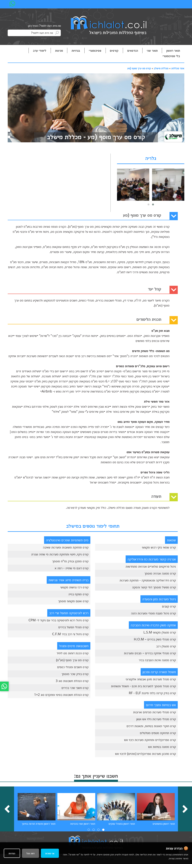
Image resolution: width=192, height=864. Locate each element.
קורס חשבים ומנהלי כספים (72, 667)
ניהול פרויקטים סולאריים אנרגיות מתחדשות (151, 566)
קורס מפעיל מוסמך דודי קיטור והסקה (154, 587)
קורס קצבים (169, 606)
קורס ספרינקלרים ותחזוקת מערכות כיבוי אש (150, 739)
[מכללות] (109, 26)
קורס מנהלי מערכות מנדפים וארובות (154, 712)
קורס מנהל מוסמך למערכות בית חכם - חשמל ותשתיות (143, 686)
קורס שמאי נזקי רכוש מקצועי (159, 547)
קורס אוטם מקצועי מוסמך (73, 601)
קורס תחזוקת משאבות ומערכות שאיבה (65, 547)
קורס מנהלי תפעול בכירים (73, 627)
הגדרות (12, 853)
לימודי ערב (39, 50)
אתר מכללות (177, 68)
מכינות (59, 50)
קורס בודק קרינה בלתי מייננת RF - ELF (152, 693)
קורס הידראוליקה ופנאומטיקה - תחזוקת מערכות (148, 580)
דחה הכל (30, 853)
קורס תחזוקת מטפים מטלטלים (158, 732)
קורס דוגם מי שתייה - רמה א (71, 568)
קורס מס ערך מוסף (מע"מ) (72, 660)
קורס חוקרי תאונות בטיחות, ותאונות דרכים (151, 726)
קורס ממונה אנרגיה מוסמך (160, 573)
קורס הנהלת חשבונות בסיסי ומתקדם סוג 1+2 (61, 694)
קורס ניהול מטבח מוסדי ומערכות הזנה (153, 613)
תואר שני (152, 50)
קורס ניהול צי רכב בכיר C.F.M (70, 634)
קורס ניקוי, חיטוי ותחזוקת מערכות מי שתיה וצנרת (59, 554)
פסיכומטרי (95, 50)
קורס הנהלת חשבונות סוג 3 (72, 680)
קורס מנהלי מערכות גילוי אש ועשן (156, 719)
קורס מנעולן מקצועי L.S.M (159, 632)
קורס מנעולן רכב (166, 646)
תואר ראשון (173, 50)
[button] (153, 204)
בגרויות (76, 50)
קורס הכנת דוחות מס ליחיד (72, 653)
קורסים (114, 50)
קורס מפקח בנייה (78, 594)
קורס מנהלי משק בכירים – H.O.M (155, 639)
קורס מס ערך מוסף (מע (139, 68)
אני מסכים (49, 853)
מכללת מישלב (161, 68)
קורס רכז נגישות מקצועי (74, 587)
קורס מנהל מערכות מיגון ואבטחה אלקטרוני (151, 679)
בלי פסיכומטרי (171, 55)
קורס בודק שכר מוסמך (75, 674)
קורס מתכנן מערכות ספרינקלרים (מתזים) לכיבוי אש (145, 753)
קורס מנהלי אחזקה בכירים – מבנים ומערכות (150, 653)
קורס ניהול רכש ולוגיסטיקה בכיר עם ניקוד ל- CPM (58, 620)
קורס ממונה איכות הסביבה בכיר (157, 660)
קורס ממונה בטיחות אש (162, 746)
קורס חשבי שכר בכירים (75, 687)
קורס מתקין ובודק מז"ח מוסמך (70, 561)
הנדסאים (132, 50)
